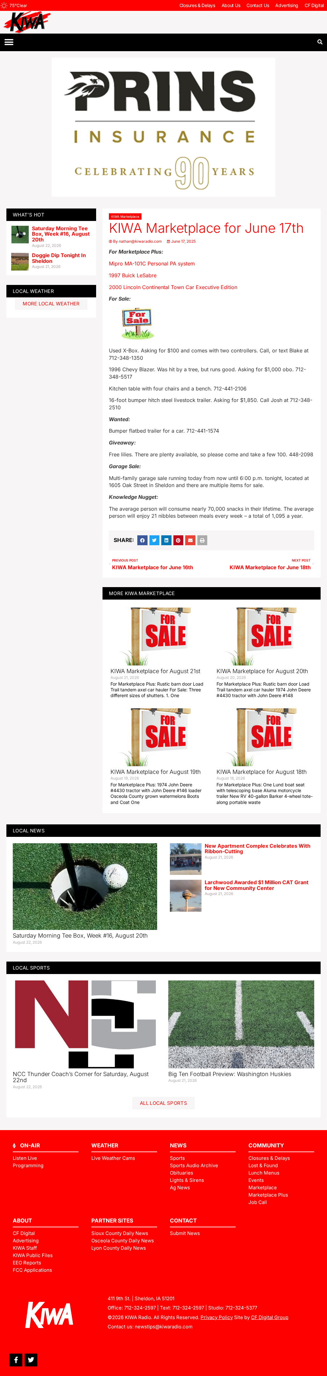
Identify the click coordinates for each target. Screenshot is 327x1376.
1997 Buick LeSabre (132, 275)
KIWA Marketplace (125, 216)
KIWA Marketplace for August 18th (262, 771)
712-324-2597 (140, 1308)
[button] (9, 42)
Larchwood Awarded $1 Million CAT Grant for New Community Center (256, 885)
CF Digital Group (269, 1317)
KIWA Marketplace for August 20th (262, 671)
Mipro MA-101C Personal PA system (152, 263)
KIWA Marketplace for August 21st (155, 671)
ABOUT (22, 1220)
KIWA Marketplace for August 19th (155, 771)
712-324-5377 (241, 1308)
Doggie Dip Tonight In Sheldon (59, 258)
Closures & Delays (197, 5)
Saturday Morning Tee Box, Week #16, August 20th (61, 234)
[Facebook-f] (16, 1360)
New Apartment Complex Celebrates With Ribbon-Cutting (257, 849)
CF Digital (314, 5)
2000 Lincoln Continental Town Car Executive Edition (173, 287)
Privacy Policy (217, 1317)
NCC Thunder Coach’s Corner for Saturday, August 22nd (80, 1077)
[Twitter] (31, 1360)
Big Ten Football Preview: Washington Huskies (229, 1074)
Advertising (286, 5)
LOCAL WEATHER (33, 291)
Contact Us (258, 5)
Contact (183, 1220)
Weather (104, 1145)
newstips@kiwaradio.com (164, 1327)
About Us (231, 5)
